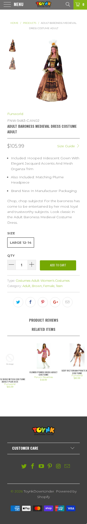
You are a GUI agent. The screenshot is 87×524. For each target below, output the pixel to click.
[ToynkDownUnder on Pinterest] (50, 466)
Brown (37, 286)
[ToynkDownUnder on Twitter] (24, 466)
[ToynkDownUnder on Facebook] (32, 466)
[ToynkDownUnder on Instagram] (58, 466)
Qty (10, 255)
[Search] (67, 4)
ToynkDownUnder (39, 491)
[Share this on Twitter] (18, 302)
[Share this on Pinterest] (43, 302)
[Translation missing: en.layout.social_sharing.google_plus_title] (55, 302)
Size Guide (66, 146)
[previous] (25, 71)
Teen (59, 286)
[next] (75, 71)
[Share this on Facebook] (30, 302)
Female (48, 286)
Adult (26, 286)
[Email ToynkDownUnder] (67, 466)
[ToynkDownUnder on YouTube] (41, 466)
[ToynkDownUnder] (43, 5)
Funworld (15, 114)
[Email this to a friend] (67, 302)
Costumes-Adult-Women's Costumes (43, 280)
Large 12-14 (20, 242)
